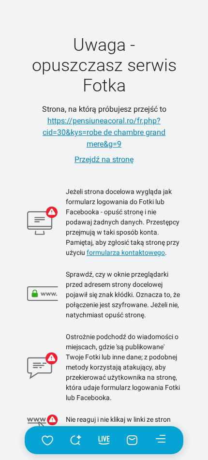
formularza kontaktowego (126, 252)
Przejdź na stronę (104, 159)
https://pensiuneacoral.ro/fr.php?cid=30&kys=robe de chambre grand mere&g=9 (104, 132)
